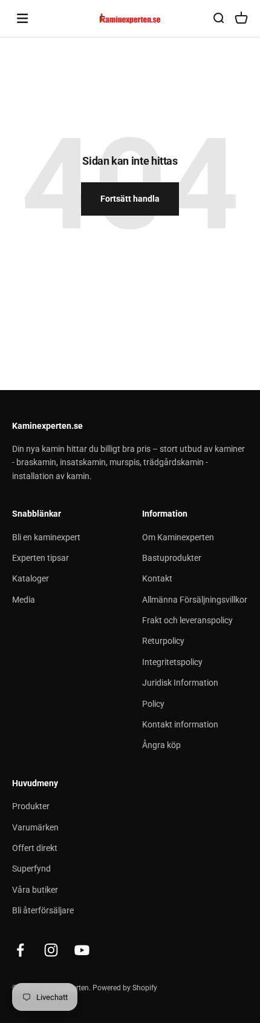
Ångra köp (161, 745)
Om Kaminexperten (178, 537)
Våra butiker (35, 890)
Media (23, 599)
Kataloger (30, 578)
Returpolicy (163, 641)
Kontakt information (180, 724)
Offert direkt (34, 848)
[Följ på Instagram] (51, 950)
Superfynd (31, 868)
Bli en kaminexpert (46, 537)
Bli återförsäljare (43, 910)
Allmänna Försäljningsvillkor (194, 599)
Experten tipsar (40, 558)
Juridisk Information (180, 682)
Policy (153, 704)
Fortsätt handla (130, 199)
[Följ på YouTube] (82, 950)
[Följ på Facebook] (20, 950)
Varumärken (35, 827)
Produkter (31, 806)
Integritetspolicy (172, 662)
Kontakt (157, 578)
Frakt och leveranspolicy (187, 620)
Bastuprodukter (171, 558)
